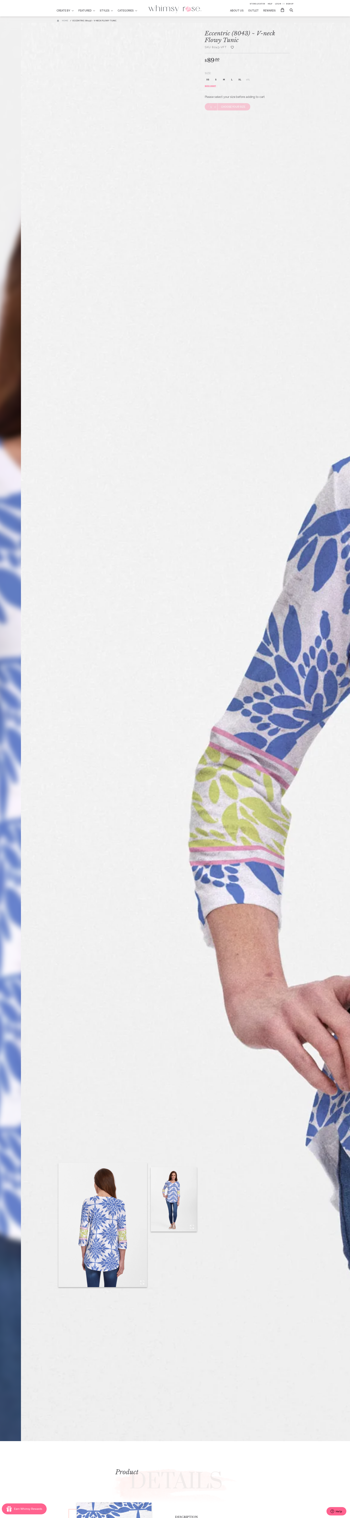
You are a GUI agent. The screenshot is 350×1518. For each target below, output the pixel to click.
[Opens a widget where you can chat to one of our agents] (336, 1511)
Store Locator (257, 4)
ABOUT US (237, 10)
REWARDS (269, 10)
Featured (85, 10)
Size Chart (210, 86)
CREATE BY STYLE (68, 8)
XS (207, 79)
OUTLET (253, 10)
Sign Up (289, 4)
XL (239, 79)
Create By (63, 10)
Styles (104, 10)
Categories (126, 10)
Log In (278, 4)
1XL (248, 79)
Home (65, 20)
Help (270, 4)
